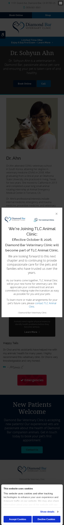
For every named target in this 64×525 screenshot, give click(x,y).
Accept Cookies (17, 519)
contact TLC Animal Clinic (42, 305)
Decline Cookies (46, 519)
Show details (47, 511)
